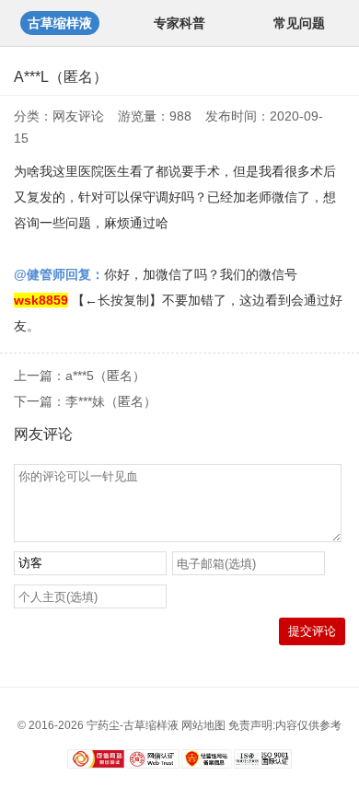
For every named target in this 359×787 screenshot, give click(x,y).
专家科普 (179, 23)
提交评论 (312, 631)
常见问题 (299, 23)
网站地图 (203, 725)
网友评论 (78, 116)
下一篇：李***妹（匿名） (85, 401)
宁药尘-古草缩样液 (133, 725)
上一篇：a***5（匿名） (79, 375)
